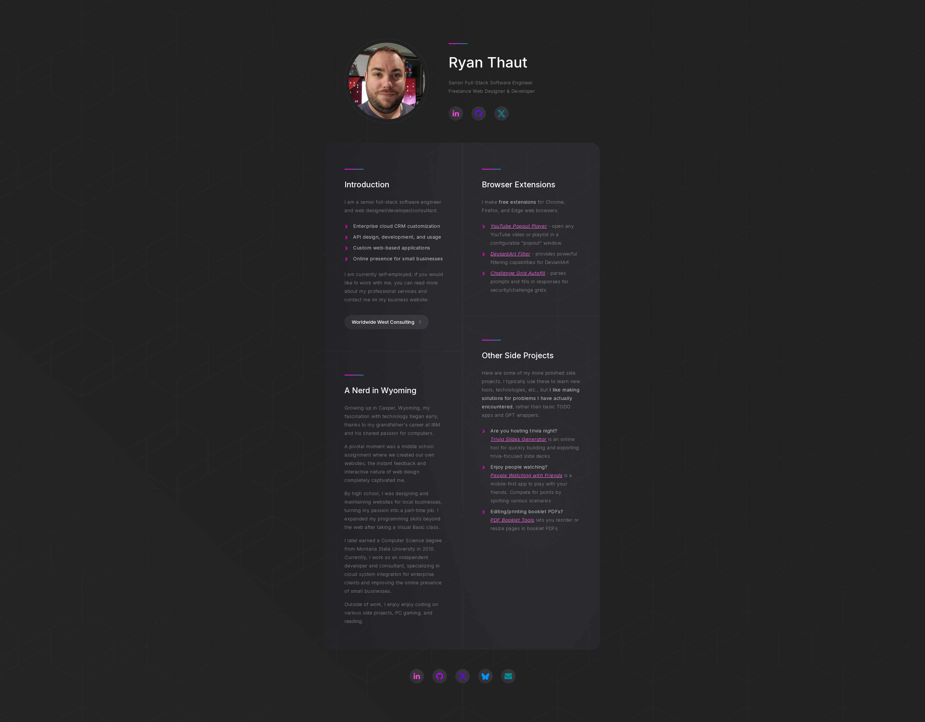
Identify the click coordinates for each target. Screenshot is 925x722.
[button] (456, 113)
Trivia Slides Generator (518, 439)
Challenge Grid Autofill (517, 273)
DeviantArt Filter (510, 254)
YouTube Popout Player (518, 226)
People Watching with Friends (526, 475)
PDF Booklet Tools (512, 520)
